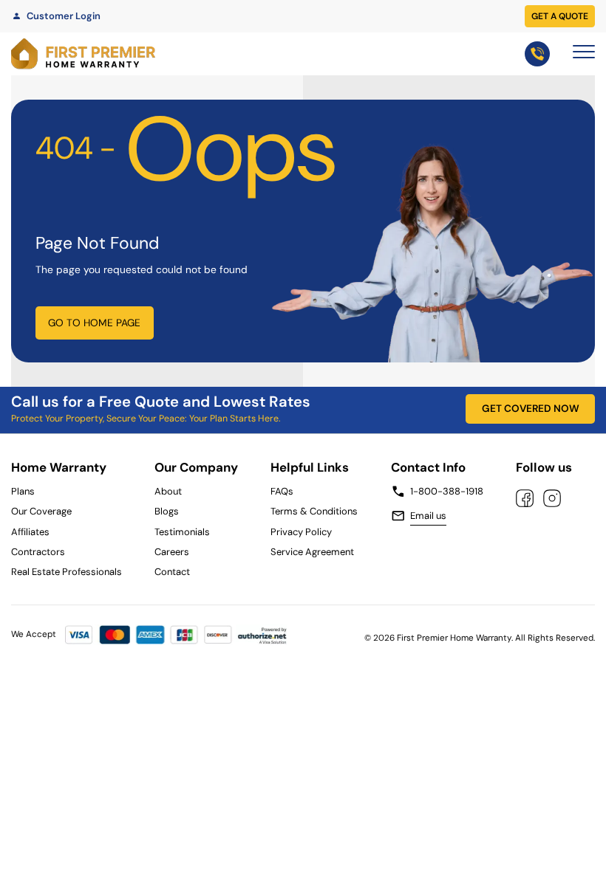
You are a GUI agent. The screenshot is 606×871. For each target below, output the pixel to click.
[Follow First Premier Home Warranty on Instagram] (552, 498)
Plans (23, 491)
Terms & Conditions (314, 511)
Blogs (166, 511)
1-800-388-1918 (446, 491)
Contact (172, 571)
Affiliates (30, 532)
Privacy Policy (301, 532)
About (168, 491)
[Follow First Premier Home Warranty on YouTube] (583, 498)
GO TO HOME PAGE (94, 322)
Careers (171, 551)
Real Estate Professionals (66, 571)
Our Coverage (41, 511)
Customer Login (64, 16)
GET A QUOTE (559, 16)
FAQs (281, 491)
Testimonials (182, 532)
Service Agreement (314, 551)
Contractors (38, 551)
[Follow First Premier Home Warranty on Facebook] (525, 498)
